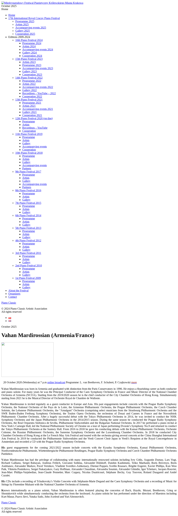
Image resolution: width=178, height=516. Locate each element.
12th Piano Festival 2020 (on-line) (34, 118)
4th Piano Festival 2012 (28, 240)
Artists (25, 124)
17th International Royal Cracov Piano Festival (34, 18)
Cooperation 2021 (32, 115)
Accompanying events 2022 (37, 87)
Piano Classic (8, 302)
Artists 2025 (22, 24)
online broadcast (56, 382)
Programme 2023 (31, 65)
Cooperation (29, 130)
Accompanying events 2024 (37, 49)
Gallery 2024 (29, 52)
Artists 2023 (29, 62)
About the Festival (18, 290)
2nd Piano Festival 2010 (28, 265)
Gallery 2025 (22, 30)
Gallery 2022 (29, 90)
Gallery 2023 (29, 71)
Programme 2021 (31, 102)
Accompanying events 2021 (37, 108)
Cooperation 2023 (32, 74)
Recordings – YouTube (34, 127)
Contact (12, 296)
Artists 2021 (29, 105)
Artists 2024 (29, 46)
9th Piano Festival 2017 (28, 171)
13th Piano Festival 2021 (29, 99)
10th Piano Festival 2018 (29, 152)
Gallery (26, 143)
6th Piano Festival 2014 (28, 215)
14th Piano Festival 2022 (29, 77)
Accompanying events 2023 (37, 68)
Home (11, 15)
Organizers (14, 293)
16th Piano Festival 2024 (29, 40)
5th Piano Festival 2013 (28, 227)
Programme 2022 (31, 80)
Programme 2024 (31, 43)
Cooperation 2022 (32, 96)
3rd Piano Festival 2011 (28, 252)
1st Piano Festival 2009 (28, 278)
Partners (26, 168)
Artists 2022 (29, 83)
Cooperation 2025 (25, 33)
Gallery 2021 (29, 112)
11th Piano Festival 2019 (28, 134)
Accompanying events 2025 (30, 27)
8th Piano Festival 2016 (28, 190)
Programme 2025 (24, 21)
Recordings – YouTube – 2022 (39, 93)
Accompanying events (34, 146)
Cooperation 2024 (32, 55)
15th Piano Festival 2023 (29, 58)
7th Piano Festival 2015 (28, 202)
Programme (28, 121)
